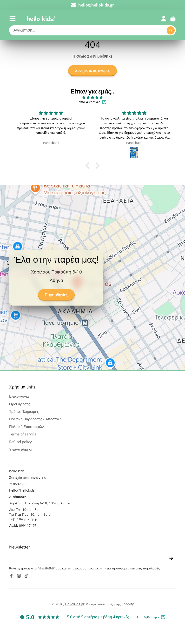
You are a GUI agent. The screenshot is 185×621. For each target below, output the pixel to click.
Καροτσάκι (173, 18)
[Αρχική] (41, 18)
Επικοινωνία (19, 396)
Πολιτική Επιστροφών (26, 426)
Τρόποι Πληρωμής (24, 411)
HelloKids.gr (75, 604)
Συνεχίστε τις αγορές (92, 70)
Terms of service (22, 434)
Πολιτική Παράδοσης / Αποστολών (37, 418)
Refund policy (20, 441)
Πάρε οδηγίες (56, 295)
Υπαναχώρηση (21, 449)
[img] (92, 97)
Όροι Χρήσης (19, 404)
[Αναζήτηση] (171, 30)
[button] (89, 165)
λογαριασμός (164, 18)
